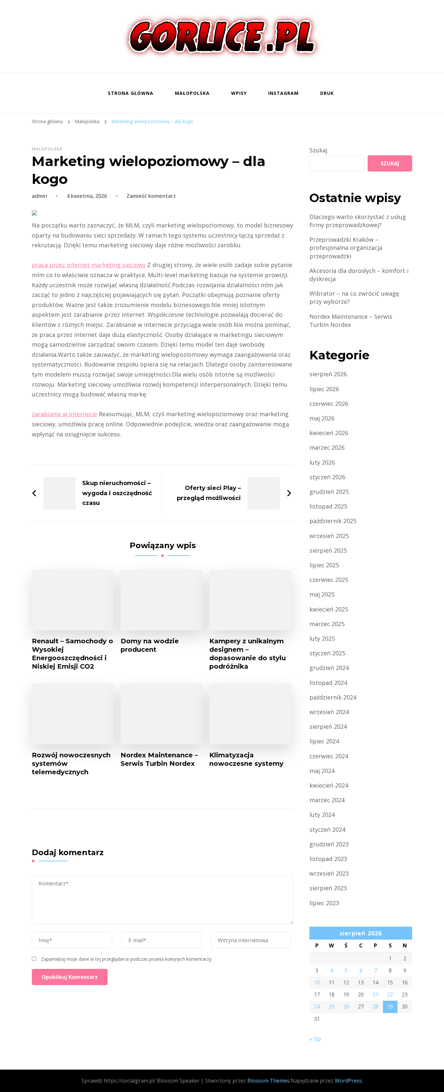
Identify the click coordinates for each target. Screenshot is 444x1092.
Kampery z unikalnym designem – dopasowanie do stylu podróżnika (247, 653)
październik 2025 (332, 521)
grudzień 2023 (329, 844)
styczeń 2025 (327, 653)
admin (39, 195)
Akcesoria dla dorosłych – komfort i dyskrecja (359, 275)
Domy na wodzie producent (150, 645)
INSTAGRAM (283, 93)
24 (317, 1006)
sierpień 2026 (328, 374)
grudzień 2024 (329, 668)
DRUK (327, 93)
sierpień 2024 (328, 726)
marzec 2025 (327, 624)
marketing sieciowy (118, 265)
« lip (315, 1039)
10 (317, 982)
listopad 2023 (328, 859)
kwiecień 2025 (328, 609)
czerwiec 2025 (328, 580)
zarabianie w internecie (64, 414)
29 (390, 1006)
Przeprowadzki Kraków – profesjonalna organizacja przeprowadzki (345, 248)
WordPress (348, 1080)
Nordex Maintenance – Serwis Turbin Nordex (159, 759)
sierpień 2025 (328, 550)
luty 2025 (322, 638)
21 (375, 994)
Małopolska (192, 93)
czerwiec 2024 (328, 756)
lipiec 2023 (324, 903)
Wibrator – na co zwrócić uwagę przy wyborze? (354, 297)
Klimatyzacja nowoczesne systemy (246, 759)
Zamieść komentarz (151, 195)
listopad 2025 (328, 506)
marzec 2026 (327, 447)
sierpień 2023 (328, 888)
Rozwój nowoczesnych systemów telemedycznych (71, 763)
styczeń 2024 (327, 829)
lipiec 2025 (324, 565)
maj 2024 (321, 771)
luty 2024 (322, 814)
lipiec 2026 (324, 389)
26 (346, 1006)
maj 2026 (321, 418)
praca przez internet (61, 265)
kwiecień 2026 (328, 433)
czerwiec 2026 (328, 403)
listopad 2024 (328, 683)
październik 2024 (332, 697)
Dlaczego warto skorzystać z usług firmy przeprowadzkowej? (357, 221)
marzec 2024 (327, 800)
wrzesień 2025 (329, 536)
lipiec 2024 (324, 741)
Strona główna (130, 93)
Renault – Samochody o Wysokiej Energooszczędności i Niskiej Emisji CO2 (72, 653)
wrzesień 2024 (329, 712)
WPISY (239, 93)
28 (375, 1006)
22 (390, 994)
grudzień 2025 (329, 491)
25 (331, 1006)
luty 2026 (322, 462)
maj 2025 (321, 594)
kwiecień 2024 (328, 785)
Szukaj (318, 150)
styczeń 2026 (327, 477)
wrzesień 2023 (329, 873)
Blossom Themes (268, 1080)
